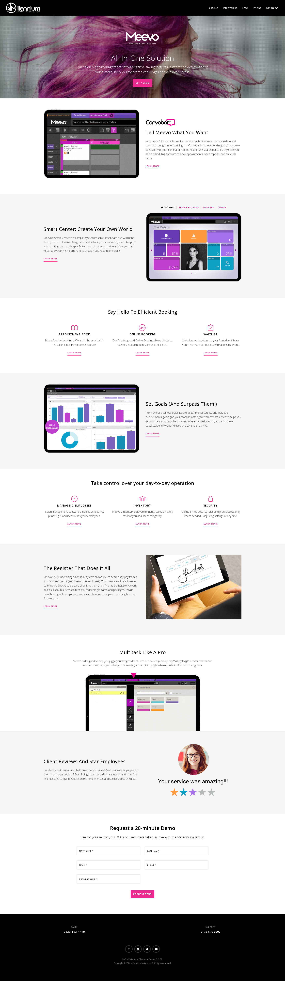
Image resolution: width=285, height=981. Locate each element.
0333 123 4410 (74, 932)
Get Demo (272, 7)
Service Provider (189, 207)
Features (213, 7)
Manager (208, 207)
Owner (222, 207)
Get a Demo (142, 82)
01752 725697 (211, 932)
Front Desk (168, 207)
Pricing (257, 7)
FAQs (245, 7)
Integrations (230, 7)
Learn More (152, 166)
